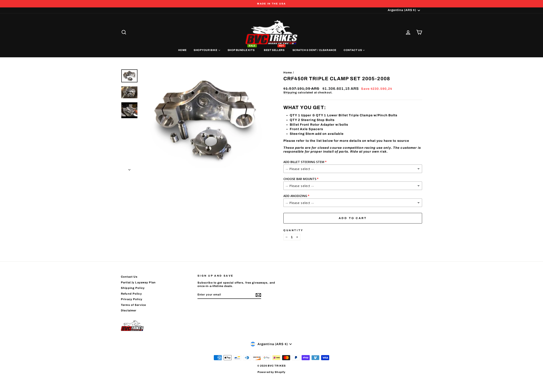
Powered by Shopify (271, 372)
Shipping (290, 92)
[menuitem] (182, 50)
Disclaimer (128, 310)
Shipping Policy (133, 288)
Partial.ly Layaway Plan (138, 282)
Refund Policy (131, 293)
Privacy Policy (131, 299)
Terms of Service (133, 305)
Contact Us (129, 276)
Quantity (293, 230)
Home (287, 72)
